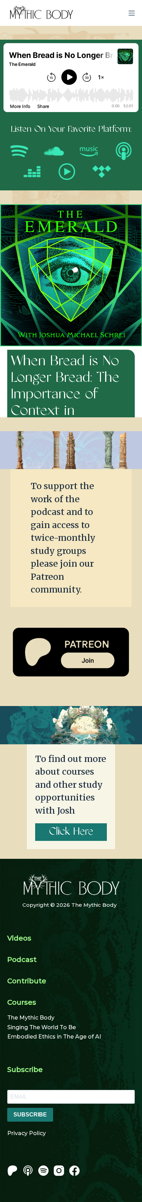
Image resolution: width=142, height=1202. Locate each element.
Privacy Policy (26, 1133)
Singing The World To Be (41, 1027)
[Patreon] (12, 1170)
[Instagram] (59, 1170)
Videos (19, 938)
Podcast (22, 959)
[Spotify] (43, 1170)
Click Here (71, 832)
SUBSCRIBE (30, 1114)
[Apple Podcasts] (28, 1170)
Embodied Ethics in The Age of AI (54, 1036)
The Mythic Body (30, 1017)
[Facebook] (74, 1170)
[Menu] (132, 13)
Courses (21, 1002)
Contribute (26, 981)
